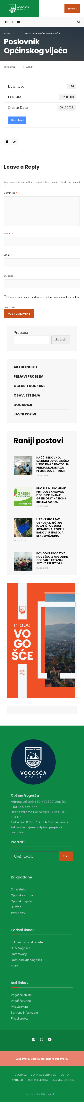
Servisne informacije (24, 1012)
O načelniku (19, 889)
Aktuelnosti (25, 367)
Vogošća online (21, 995)
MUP (14, 966)
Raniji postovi (38, 441)
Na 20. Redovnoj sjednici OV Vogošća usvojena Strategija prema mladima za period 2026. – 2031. (52, 464)
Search (60, 339)
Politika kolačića (37, 1080)
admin (29, 66)
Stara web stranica (43, 1074)
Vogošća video (21, 1001)
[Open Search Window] (78, 21)
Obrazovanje (19, 954)
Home (7, 33)
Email (8, 254)
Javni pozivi (25, 414)
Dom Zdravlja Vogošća (26, 960)
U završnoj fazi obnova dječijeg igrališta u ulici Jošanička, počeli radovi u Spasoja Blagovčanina (50, 527)
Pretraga (21, 332)
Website (8, 275)
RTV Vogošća (20, 948)
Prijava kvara (19, 1007)
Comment (10, 192)
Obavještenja (27, 395)
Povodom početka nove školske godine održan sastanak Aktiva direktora (52, 558)
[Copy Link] (15, 142)
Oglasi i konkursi (30, 386)
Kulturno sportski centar (27, 942)
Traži (66, 856)
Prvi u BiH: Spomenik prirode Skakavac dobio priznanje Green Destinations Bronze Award (51, 495)
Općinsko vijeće (21, 901)
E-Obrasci (21, 1074)
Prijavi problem (28, 376)
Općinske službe (22, 895)
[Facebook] (7, 142)
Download (17, 120)
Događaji (23, 404)
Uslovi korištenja (63, 1080)
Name (8, 233)
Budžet (16, 907)
